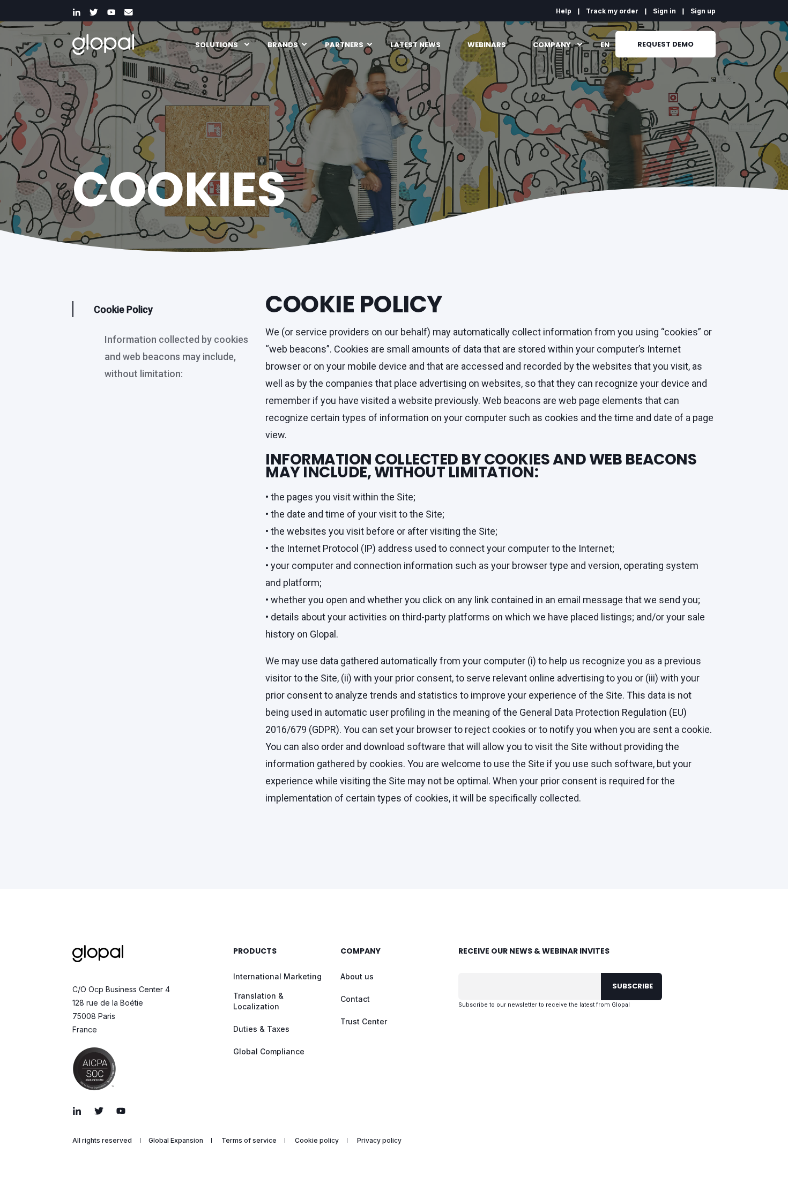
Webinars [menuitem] (486, 44)
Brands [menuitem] (282, 44)
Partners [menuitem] (344, 44)
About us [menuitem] (357, 976)
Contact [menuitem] (355, 998)
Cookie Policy (123, 309)
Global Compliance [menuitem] (268, 1051)
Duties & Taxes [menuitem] (261, 1028)
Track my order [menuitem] (612, 11)
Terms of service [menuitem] (249, 1140)
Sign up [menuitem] (703, 11)
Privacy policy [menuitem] (379, 1140)
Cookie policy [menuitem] (317, 1140)
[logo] (97, 953)
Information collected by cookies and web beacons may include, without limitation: (176, 356)
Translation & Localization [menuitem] (258, 1001)
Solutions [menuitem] (216, 44)
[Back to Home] (103, 44)
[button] (761, 1157)
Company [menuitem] (552, 44)
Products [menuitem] (255, 951)
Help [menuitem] (563, 11)
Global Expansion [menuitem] (175, 1140)
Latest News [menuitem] (415, 44)
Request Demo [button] (665, 44)
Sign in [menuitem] (664, 11)
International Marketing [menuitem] (277, 976)
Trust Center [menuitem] (363, 1021)
